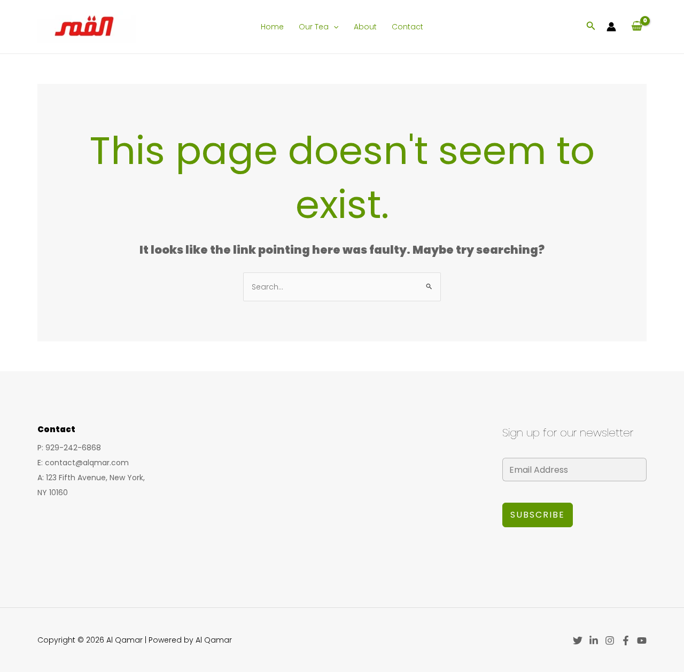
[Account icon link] (611, 27)
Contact (407, 26)
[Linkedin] (593, 640)
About (365, 26)
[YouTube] (642, 640)
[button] (333, 26)
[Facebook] (626, 640)
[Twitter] (577, 640)
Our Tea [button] (314, 26)
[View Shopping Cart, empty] (637, 26)
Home (272, 26)
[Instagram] (610, 640)
